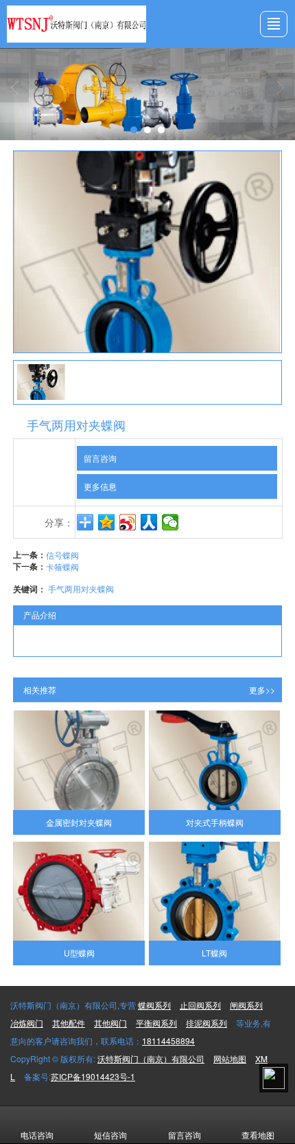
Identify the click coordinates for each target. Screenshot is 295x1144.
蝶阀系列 (154, 1005)
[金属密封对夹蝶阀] (79, 759)
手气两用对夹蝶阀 (81, 588)
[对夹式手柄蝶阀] (215, 759)
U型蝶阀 (79, 952)
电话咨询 (37, 1135)
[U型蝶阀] (79, 891)
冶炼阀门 (26, 1023)
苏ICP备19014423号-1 (93, 1076)
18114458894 (168, 1040)
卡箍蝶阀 (62, 566)
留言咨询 (100, 458)
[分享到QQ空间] (106, 522)
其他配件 (68, 1023)
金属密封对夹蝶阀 (79, 822)
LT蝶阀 (214, 952)
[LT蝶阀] (215, 891)
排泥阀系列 (206, 1023)
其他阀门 (110, 1023)
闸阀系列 (246, 1005)
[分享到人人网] (149, 522)
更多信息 (100, 486)
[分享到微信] (170, 522)
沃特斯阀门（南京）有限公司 (150, 1058)
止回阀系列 (200, 1005)
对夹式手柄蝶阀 (215, 822)
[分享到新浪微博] (128, 522)
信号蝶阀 (62, 555)
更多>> (262, 689)
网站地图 (229, 1058)
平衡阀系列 (156, 1023)
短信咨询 (110, 1135)
